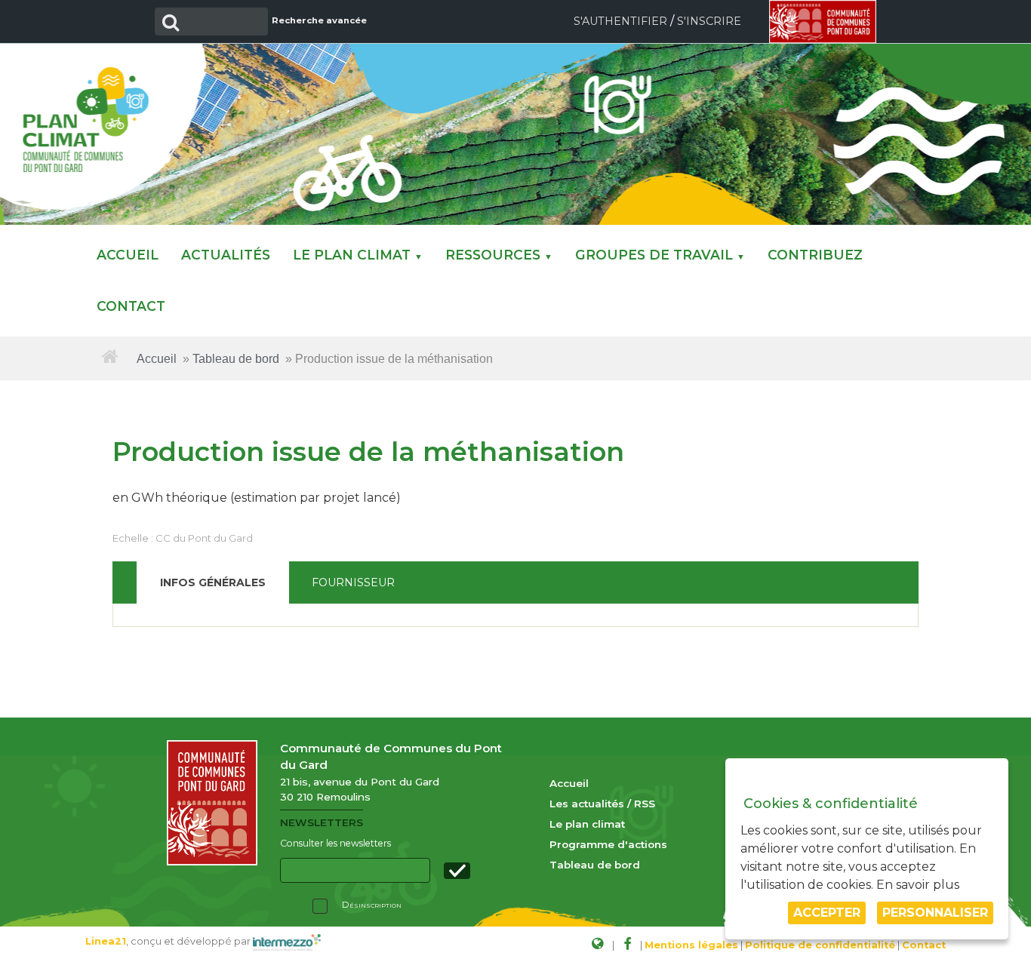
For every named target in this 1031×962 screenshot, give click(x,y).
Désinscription (372, 904)
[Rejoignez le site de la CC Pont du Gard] (822, 20)
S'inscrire (709, 21)
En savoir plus (917, 884)
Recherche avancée (319, 20)
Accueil (157, 358)
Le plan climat (587, 824)
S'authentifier (620, 21)
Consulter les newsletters (335, 843)
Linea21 (105, 941)
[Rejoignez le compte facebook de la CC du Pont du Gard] (627, 943)
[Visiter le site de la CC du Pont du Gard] (597, 943)
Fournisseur (353, 582)
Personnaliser (935, 912)
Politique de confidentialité (820, 945)
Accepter (826, 912)
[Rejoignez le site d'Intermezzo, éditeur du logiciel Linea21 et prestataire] (287, 941)
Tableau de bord (235, 358)
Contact (924, 945)
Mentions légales (691, 945)
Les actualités (586, 804)
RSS (644, 804)
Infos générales (213, 582)
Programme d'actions (608, 844)
